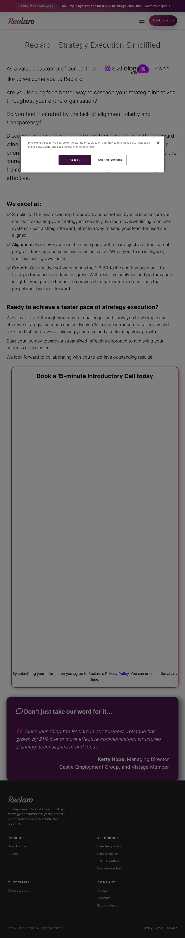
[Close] (158, 142)
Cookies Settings (110, 159)
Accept (74, 159)
